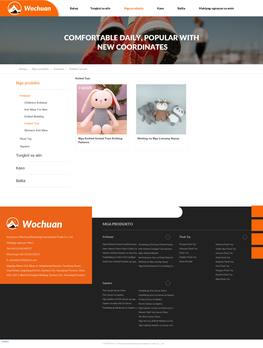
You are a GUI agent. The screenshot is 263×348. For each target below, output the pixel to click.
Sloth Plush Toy (223, 258)
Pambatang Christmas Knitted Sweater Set (158, 244)
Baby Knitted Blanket (148, 253)
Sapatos (25, 146)
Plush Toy (26, 138)
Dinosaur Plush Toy (188, 249)
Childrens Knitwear (35, 102)
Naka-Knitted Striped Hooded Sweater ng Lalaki (125, 244)
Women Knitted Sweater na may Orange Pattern (125, 253)
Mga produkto (40, 68)
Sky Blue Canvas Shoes (149, 317)
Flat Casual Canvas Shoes (114, 290)
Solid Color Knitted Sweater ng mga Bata (122, 262)
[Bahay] (30, 8)
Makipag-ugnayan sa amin (216, 8)
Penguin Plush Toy (224, 270)
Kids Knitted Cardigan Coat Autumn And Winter (161, 249)
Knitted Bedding (34, 116)
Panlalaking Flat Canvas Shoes (153, 291)
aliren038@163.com (25, 260)
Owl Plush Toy (222, 266)
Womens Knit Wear (36, 130)
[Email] (257, 239)
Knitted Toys (31, 123)
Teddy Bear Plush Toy (226, 249)
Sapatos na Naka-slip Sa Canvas (117, 303)
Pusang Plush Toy (187, 244)
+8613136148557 (21, 248)
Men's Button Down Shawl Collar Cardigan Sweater (126, 249)
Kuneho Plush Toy (224, 275)
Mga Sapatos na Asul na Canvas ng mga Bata (159, 308)
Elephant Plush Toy (225, 262)
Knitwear (59, 68)
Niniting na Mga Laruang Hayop (158, 138)
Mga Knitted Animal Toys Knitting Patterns (100, 140)
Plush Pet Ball (186, 262)
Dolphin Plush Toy (188, 257)
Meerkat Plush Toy (224, 244)
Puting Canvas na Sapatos (150, 299)
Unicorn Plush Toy (224, 253)
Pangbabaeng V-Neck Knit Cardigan (119, 257)
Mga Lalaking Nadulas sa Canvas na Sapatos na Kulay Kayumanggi (169, 325)
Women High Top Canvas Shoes (153, 312)
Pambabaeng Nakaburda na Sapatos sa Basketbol (125, 308)
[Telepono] (257, 225)
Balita (20, 181)
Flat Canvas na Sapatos (113, 295)
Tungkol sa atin (29, 155)
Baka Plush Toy (223, 279)
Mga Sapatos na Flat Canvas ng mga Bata (121, 299)
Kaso (20, 168)
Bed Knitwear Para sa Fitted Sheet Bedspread (160, 258)
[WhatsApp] (257, 211)
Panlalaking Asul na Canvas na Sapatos (156, 295)
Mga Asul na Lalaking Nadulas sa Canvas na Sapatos (162, 321)
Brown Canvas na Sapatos (150, 304)
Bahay (74, 8)
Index (5, 341)
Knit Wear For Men (36, 109)
